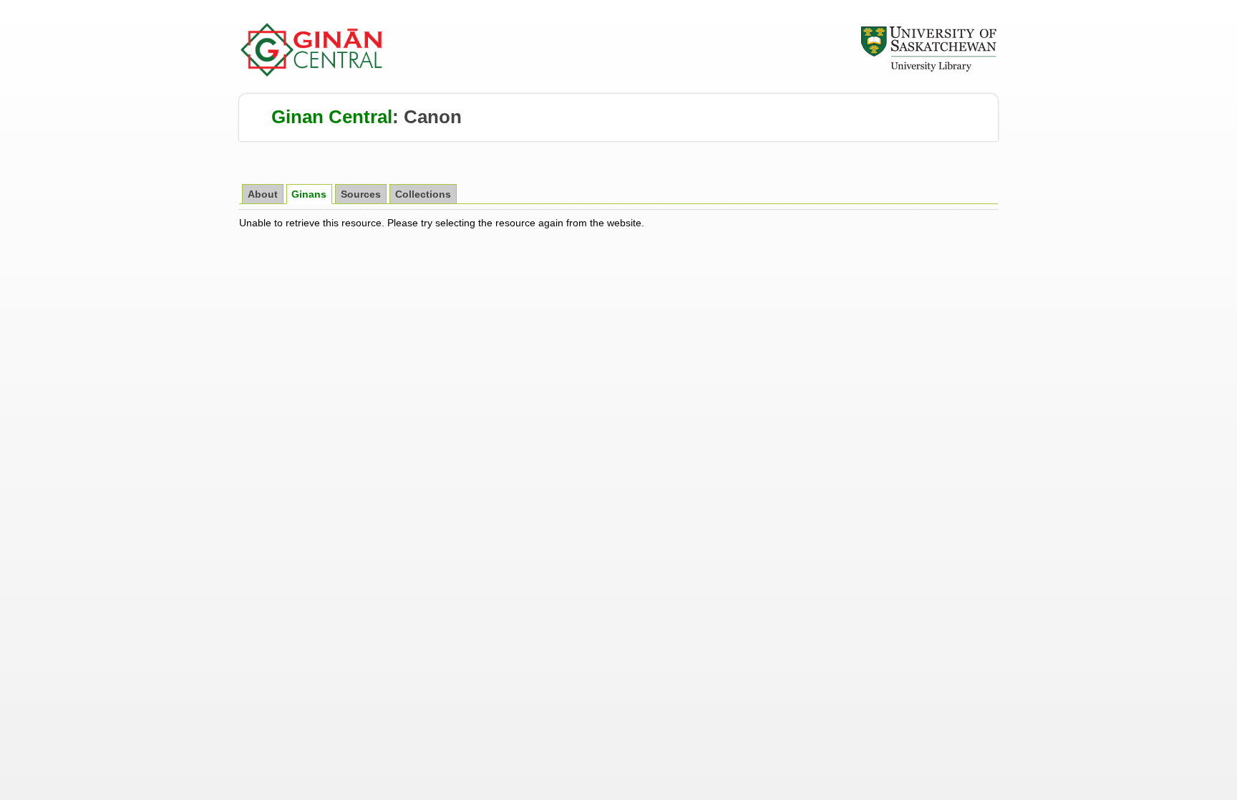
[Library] (928, 69)
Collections (423, 194)
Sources (361, 194)
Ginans (308, 194)
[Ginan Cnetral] (312, 73)
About (263, 194)
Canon (433, 117)
